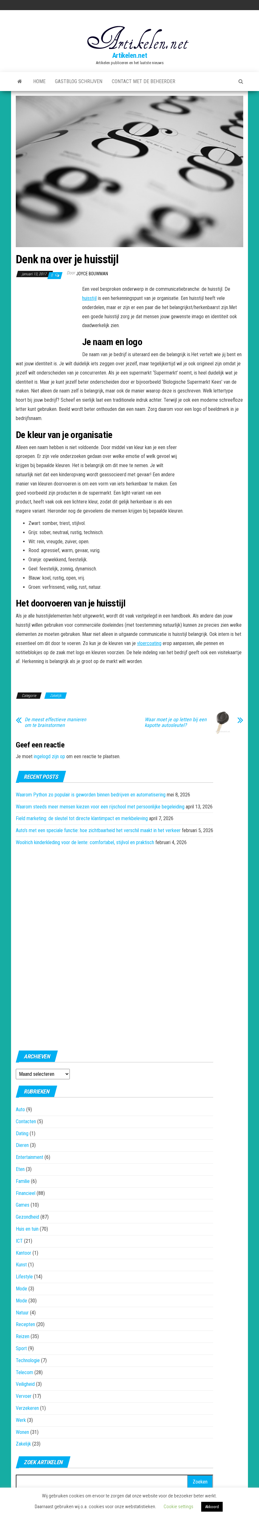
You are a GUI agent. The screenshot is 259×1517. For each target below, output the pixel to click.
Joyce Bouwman (92, 273)
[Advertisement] (47, 319)
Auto (20, 1109)
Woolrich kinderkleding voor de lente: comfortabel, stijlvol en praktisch (85, 842)
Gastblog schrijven (78, 81)
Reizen (22, 1336)
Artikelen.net (129, 55)
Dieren (22, 1145)
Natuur (22, 1313)
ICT (19, 1241)
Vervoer (24, 1396)
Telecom (24, 1372)
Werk (21, 1420)
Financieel (25, 1193)
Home (39, 81)
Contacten (26, 1121)
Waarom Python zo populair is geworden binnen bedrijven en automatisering (91, 795)
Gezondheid (27, 1217)
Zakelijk (55, 695)
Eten (20, 1169)
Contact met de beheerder (143, 81)
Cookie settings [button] (178, 1506)
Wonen (22, 1432)
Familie (23, 1181)
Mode (21, 1289)
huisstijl (89, 298)
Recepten (25, 1324)
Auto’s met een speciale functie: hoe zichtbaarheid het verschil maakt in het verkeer (98, 830)
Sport (21, 1348)
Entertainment (29, 1157)
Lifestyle (24, 1277)
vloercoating (149, 643)
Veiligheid (25, 1384)
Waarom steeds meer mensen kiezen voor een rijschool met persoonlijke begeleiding (100, 807)
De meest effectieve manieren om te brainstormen (55, 722)
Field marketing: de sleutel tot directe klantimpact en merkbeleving (82, 818)
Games (22, 1205)
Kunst (21, 1265)
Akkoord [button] (212, 1506)
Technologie (28, 1360)
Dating (22, 1133)
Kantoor (23, 1253)
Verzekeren (27, 1408)
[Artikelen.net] (19, 81)
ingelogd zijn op (49, 756)
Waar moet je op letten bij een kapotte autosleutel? (176, 722)
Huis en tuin (27, 1229)
